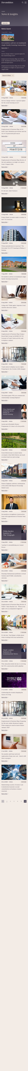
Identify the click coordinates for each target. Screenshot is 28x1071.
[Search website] (22, 2)
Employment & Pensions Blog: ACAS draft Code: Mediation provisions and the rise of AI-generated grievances (13, 60)
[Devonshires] (7, 2)
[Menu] (26, 2)
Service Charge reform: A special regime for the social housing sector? (13, 54)
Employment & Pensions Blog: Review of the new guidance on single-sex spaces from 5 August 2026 (13, 67)
